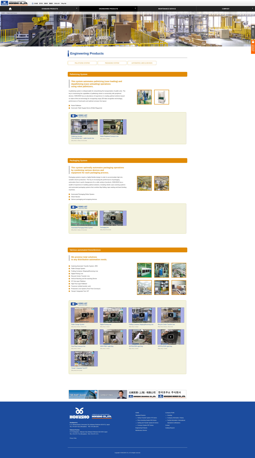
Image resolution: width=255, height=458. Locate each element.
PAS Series (146, 420)
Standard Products (140, 415)
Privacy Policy (73, 438)
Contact (167, 425)
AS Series (147, 423)
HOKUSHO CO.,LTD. (14, 3)
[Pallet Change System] (179, 293)
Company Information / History (175, 418)
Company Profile (169, 412)
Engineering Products (141, 428)
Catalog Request (170, 428)
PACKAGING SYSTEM (112, 63)
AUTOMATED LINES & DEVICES (142, 63)
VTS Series (147, 418)
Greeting (169, 415)
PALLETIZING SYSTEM (82, 63)
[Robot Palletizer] (144, 103)
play (84, 127)
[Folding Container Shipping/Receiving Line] (144, 276)
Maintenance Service (141, 430)
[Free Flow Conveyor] (179, 276)
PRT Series (145, 425)
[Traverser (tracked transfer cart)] (144, 293)
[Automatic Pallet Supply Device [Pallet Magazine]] (161, 103)
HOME (3, 13)
